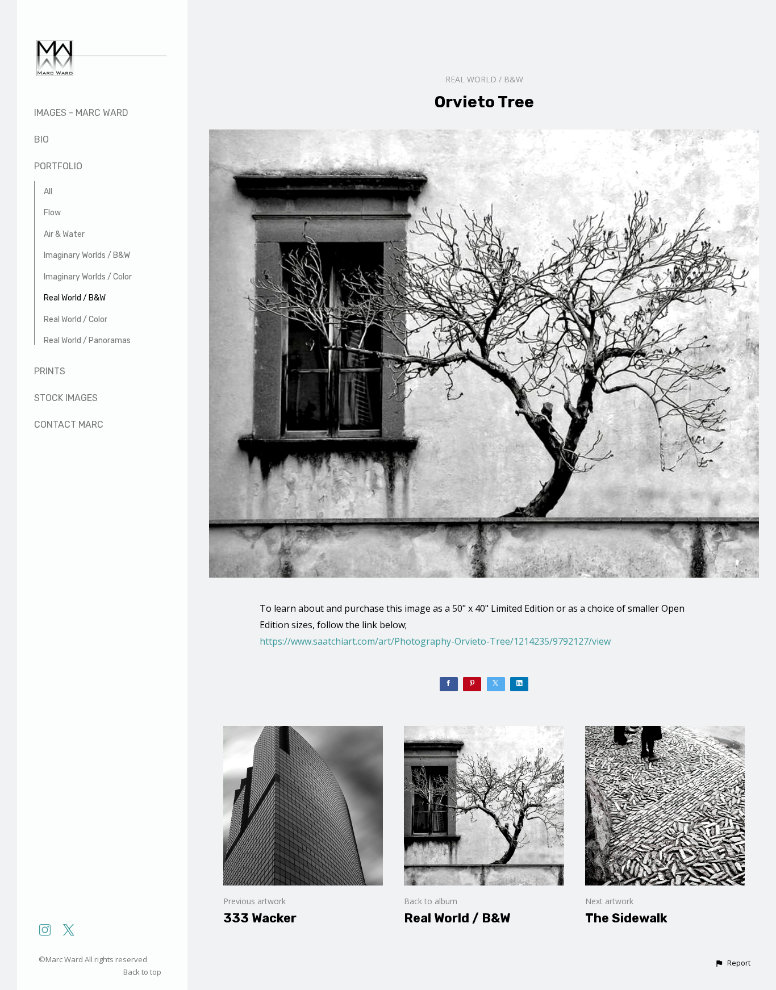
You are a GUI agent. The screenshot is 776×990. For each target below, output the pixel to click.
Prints (49, 371)
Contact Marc (68, 424)
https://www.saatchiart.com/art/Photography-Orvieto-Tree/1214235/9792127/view (435, 641)
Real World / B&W (75, 298)
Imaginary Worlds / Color (88, 277)
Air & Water (64, 234)
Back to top (143, 972)
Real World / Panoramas (87, 340)
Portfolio (58, 166)
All (48, 192)
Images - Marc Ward (81, 112)
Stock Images (66, 397)
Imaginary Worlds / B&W (87, 255)
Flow (52, 213)
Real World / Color (75, 319)
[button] (732, 963)
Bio (41, 139)
